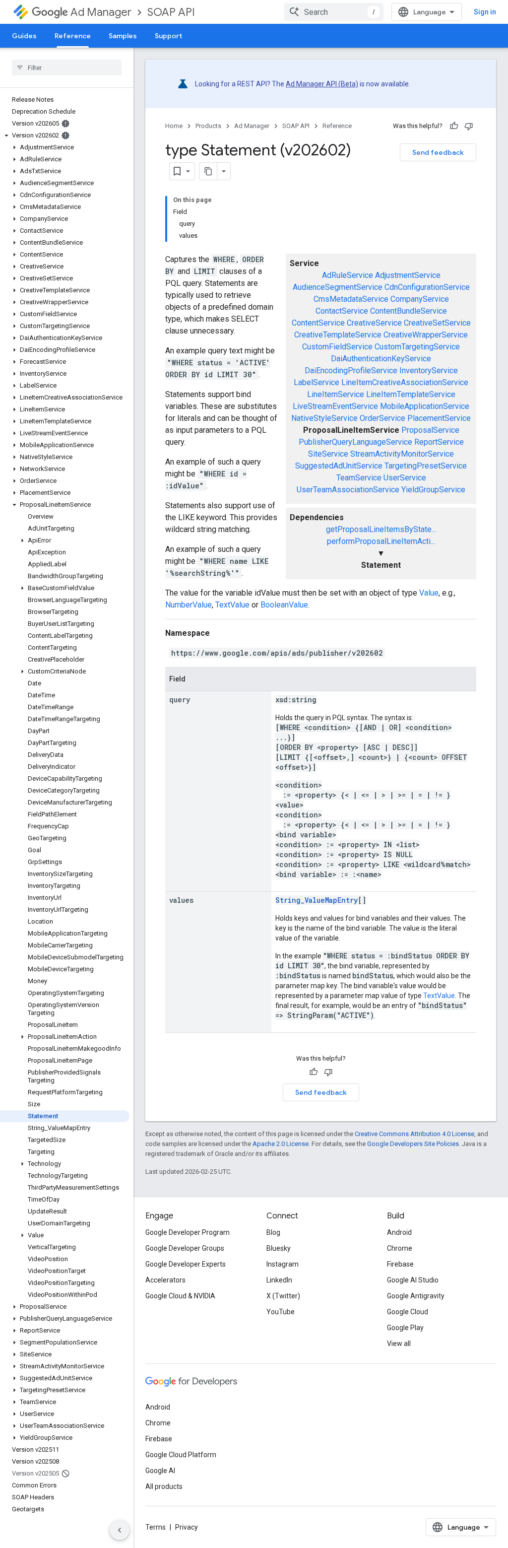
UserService (404, 477)
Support (168, 35)
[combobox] (333, 12)
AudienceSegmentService (337, 287)
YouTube (280, 1312)
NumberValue (188, 604)
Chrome (399, 1248)
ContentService (318, 323)
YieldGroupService (433, 489)
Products (208, 126)
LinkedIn (279, 1280)
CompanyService (419, 299)
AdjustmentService (408, 275)
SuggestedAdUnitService (338, 466)
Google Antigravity (415, 1296)
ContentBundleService (408, 311)
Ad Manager (100, 12)
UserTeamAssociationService (348, 489)
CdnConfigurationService (427, 287)
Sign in (485, 12)
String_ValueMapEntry (316, 900)
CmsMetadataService (351, 299)
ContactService (342, 311)
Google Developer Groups (184, 1248)
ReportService (439, 442)
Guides (24, 35)
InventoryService (428, 370)
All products (164, 1486)
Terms (155, 1527)
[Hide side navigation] (119, 1530)
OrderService (382, 418)
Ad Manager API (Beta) (322, 84)
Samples (123, 35)
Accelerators (165, 1280)
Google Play (405, 1328)
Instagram (282, 1264)
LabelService (316, 382)
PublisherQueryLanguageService (355, 442)
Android (399, 1232)
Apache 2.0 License (281, 1143)
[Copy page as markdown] (208, 171)
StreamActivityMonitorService (402, 454)
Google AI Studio (413, 1280)
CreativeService (374, 323)
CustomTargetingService (417, 346)
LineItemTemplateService (410, 394)
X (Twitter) (283, 1296)
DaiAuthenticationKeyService (381, 358)
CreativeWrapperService (425, 334)
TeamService (358, 477)
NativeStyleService (324, 418)
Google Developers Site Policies (413, 1143)
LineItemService (335, 394)
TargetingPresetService (425, 466)
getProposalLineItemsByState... (381, 529)
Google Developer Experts (185, 1264)
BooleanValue (284, 604)
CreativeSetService (437, 323)
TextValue (232, 604)
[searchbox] (67, 67)
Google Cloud (407, 1312)
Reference (73, 35)
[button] (64, 135)
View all (399, 1343)
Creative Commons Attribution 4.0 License (414, 1134)
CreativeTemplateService (337, 334)
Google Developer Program (187, 1232)
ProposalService (430, 430)
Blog (273, 1232)
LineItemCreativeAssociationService (404, 382)
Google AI (160, 1471)
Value (429, 593)
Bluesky (278, 1248)
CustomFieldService (337, 346)
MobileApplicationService (424, 406)
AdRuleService (347, 275)
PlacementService (439, 418)
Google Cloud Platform (180, 1455)
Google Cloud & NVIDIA (180, 1296)
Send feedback (438, 152)
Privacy (186, 1527)
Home (174, 126)
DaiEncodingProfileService (351, 370)
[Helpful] (453, 126)
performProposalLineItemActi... (381, 541)
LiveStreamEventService (335, 406)
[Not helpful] (468, 126)
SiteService (328, 454)
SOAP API (171, 12)
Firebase (400, 1264)
